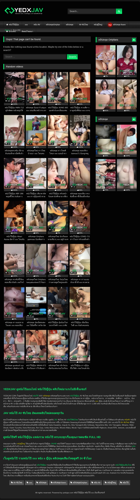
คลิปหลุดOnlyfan (53, 24)
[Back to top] (132, 492)
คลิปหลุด (69, 24)
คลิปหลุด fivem (119, 24)
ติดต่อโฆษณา (27, 31)
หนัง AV (37, 24)
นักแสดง (12, 31)
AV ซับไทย (83, 24)
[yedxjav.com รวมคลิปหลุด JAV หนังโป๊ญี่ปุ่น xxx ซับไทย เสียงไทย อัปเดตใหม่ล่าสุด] (31, 11)
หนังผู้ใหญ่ (98, 24)
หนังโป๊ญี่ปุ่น (14, 24)
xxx (26, 24)
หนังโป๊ (35, 396)
